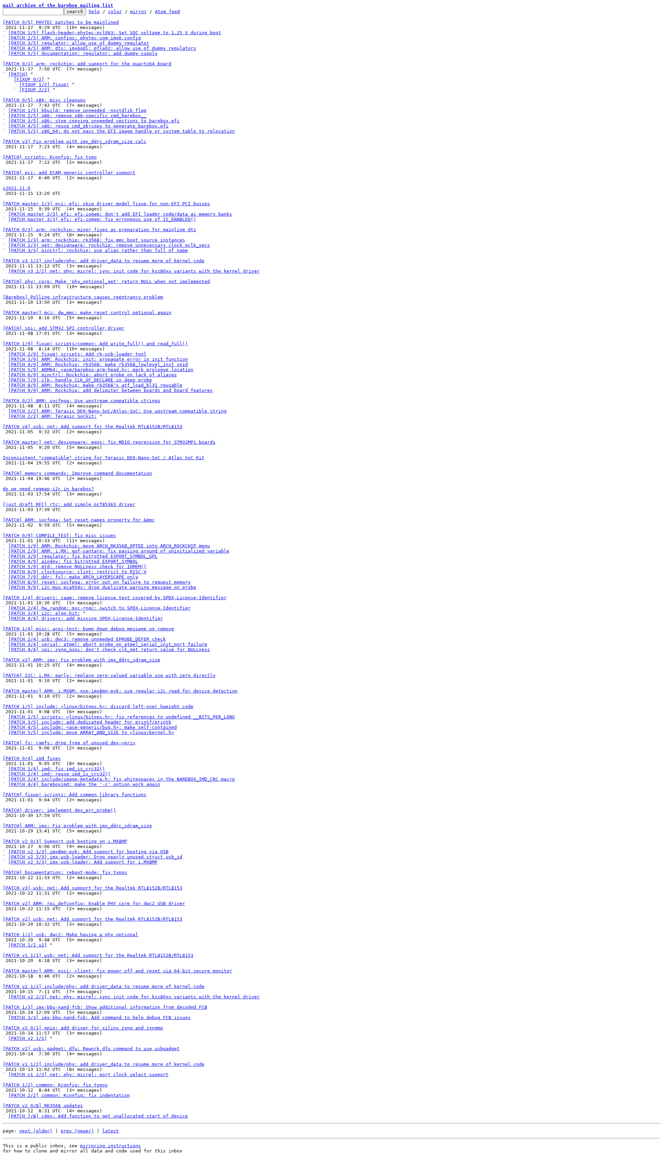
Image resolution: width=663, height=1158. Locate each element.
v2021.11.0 (16, 188)
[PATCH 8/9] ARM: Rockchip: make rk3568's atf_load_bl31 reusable (95, 385)
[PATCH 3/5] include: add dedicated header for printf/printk (89, 722)
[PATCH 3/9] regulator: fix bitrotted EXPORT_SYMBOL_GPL (82, 556)
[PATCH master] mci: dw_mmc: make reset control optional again (87, 312)
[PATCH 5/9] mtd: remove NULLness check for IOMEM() (77, 566)
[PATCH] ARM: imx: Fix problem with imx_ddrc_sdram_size (77, 825)
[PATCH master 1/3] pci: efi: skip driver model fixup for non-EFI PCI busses (106, 203)
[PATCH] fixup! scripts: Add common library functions (74, 794)
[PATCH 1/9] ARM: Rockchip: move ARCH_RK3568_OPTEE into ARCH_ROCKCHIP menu (109, 545)
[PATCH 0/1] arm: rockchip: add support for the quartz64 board (87, 63)
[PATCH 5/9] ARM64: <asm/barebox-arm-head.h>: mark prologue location (100, 369)
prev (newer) (77, 1130)
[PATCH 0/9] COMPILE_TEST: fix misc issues (59, 535)
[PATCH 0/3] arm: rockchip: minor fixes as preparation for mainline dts (99, 229)
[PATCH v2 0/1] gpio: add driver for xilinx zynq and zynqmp (83, 1027)
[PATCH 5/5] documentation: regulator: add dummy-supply (82, 53)
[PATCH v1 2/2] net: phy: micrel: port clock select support (88, 1074)
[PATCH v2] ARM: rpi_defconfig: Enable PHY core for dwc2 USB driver (94, 903)
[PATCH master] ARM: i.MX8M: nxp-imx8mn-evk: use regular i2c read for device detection (120, 691)
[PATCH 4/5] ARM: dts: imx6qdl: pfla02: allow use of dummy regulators (102, 48)
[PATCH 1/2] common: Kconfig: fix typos (55, 1085)
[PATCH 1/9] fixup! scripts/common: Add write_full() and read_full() (95, 343)
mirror (138, 11)
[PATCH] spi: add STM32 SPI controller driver (63, 328)
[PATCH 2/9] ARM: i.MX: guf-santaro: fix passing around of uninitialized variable (118, 551)
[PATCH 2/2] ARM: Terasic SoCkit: (52, 416)
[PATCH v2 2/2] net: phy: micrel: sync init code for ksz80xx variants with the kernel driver (134, 996)
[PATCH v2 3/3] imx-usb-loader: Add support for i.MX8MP (82, 862)
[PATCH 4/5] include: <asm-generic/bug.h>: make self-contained (92, 727)
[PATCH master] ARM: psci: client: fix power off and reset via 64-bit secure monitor (117, 970)
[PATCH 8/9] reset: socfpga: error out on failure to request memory (99, 582)
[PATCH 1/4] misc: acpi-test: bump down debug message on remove (88, 628)
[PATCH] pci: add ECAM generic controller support (69, 172)
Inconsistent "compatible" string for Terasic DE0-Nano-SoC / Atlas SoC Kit (103, 457)
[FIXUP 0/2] (29, 79)
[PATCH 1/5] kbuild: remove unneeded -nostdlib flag (77, 110)
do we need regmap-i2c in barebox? (48, 488)
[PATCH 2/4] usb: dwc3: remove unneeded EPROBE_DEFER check (87, 639)
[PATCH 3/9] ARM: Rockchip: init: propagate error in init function (98, 359)
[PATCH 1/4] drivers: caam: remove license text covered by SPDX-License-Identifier (115, 597)
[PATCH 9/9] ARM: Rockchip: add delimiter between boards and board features (110, 390)
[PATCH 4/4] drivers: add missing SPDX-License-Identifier (85, 618)
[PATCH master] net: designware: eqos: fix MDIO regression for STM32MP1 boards (109, 442)
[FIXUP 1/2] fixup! (44, 84)
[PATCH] (18, 74)
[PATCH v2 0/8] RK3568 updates (43, 1105)
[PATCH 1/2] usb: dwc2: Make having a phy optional (70, 934)
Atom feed (167, 11)
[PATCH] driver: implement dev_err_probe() (59, 810)
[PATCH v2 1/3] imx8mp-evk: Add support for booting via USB (88, 851)
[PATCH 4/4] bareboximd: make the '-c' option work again (84, 784)
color (115, 11)
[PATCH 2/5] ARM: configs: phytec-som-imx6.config (74, 37)
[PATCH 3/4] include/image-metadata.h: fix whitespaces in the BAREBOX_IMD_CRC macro (121, 779)
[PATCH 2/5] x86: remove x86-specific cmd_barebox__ (77, 115)
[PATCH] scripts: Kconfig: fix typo (50, 157)
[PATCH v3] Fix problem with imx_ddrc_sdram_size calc (74, 141)
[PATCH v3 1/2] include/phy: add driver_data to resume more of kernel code (103, 260)
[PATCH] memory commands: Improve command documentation (77, 473)
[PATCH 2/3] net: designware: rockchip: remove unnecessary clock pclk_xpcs (109, 245)
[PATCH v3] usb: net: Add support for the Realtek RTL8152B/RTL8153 (92, 888)
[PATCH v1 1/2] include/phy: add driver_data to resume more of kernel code (103, 1064)
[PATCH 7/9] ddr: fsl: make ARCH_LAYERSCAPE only (73, 577)
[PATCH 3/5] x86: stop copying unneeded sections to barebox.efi (94, 120)
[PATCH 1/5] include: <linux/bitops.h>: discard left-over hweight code (98, 706)
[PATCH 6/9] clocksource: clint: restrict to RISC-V (77, 571)
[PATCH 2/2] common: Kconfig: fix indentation (69, 1095)
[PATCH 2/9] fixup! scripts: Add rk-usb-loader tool (77, 354)
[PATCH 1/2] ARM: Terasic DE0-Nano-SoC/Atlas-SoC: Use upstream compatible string (117, 411)
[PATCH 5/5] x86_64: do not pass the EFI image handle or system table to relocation (121, 131)
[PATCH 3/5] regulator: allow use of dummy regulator (78, 43)
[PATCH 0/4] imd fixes (32, 758)
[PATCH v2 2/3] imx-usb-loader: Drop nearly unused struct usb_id (95, 856)
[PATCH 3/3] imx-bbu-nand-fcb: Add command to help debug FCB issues (99, 1017)
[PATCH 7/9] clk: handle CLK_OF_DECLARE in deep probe (80, 380)
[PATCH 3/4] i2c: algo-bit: (44, 613)
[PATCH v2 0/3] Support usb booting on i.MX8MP (65, 841)
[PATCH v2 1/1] (27, 1038)
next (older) (35, 1130)
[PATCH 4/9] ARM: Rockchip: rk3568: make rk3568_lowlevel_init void (98, 364)
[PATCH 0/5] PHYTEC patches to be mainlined (61, 22)
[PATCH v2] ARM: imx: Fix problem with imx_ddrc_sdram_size (81, 659)
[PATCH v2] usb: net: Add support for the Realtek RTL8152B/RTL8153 (92, 919)
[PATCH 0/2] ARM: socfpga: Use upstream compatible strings (81, 400)
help (94, 11)
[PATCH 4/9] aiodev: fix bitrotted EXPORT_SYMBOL (73, 561)
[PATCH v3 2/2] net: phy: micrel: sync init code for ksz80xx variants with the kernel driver (134, 271)
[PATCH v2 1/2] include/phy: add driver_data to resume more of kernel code (103, 986)
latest (110, 1130)
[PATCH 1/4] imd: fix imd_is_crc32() (56, 768)
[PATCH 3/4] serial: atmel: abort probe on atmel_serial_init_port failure (107, 644)
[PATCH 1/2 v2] (27, 945)
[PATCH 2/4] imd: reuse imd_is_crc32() (59, 773)
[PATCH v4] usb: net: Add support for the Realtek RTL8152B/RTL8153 (92, 426)
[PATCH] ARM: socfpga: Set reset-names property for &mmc (79, 519)
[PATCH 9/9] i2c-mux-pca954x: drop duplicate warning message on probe (102, 587)
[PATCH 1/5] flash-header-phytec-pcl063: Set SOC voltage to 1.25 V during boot (114, 32)
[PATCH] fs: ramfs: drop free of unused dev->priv (69, 742)
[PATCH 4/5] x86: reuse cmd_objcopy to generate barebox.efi (88, 126)
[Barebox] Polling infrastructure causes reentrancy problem (83, 297)
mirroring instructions (110, 1145)
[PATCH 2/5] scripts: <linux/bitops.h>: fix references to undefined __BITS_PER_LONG (121, 716)
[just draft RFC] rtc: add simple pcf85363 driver (69, 504)
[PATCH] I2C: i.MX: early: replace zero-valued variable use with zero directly (109, 675)
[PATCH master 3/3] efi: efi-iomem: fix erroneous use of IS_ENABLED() (102, 219)
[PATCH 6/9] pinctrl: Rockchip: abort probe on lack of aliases (92, 374)
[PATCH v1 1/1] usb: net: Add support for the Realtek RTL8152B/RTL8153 (98, 955)
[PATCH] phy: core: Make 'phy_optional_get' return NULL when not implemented (106, 281)
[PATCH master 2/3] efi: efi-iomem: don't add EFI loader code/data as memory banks (120, 214)
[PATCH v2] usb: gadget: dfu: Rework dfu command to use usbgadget (91, 1048)
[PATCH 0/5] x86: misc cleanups (44, 100)
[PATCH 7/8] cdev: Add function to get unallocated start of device (98, 1116)
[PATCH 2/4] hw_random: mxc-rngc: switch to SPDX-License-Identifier (99, 608)
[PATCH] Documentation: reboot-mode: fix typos (65, 872)
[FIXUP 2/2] (34, 89)
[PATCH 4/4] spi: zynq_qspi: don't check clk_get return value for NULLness (109, 649)
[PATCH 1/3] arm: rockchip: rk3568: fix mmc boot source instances (96, 240)
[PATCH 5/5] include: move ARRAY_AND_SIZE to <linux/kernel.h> (91, 732)
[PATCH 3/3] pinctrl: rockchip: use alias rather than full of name (98, 250)
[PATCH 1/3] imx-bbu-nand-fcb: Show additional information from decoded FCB (105, 1007)
